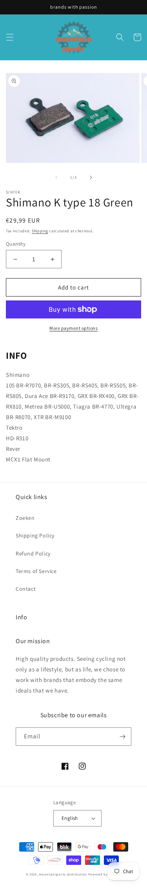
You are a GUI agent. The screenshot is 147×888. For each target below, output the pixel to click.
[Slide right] (91, 177)
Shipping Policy (35, 535)
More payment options (73, 328)
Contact (26, 588)
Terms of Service (36, 571)
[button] (9, 37)
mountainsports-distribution (63, 874)
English (70, 818)
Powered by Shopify (105, 874)
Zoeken (25, 517)
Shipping (40, 230)
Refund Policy (33, 553)
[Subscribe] (122, 736)
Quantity (15, 244)
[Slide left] (56, 177)
